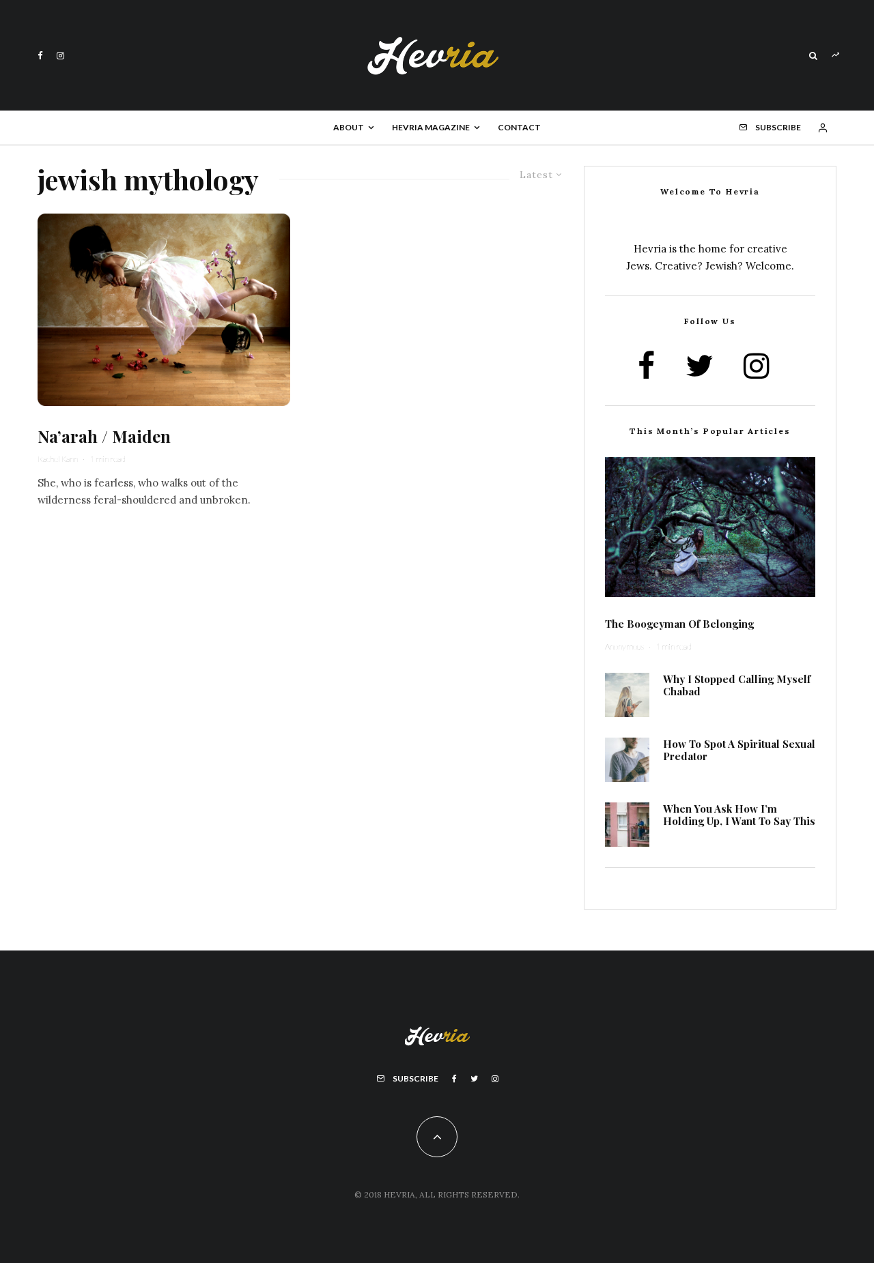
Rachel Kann (58, 459)
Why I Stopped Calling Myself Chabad (736, 685)
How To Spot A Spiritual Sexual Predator (739, 750)
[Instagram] (60, 55)
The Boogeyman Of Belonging (679, 624)
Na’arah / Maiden (104, 436)
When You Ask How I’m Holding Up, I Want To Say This (739, 814)
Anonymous (624, 646)
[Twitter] (474, 1079)
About (348, 127)
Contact (519, 127)
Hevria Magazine (431, 127)
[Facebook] (40, 55)
